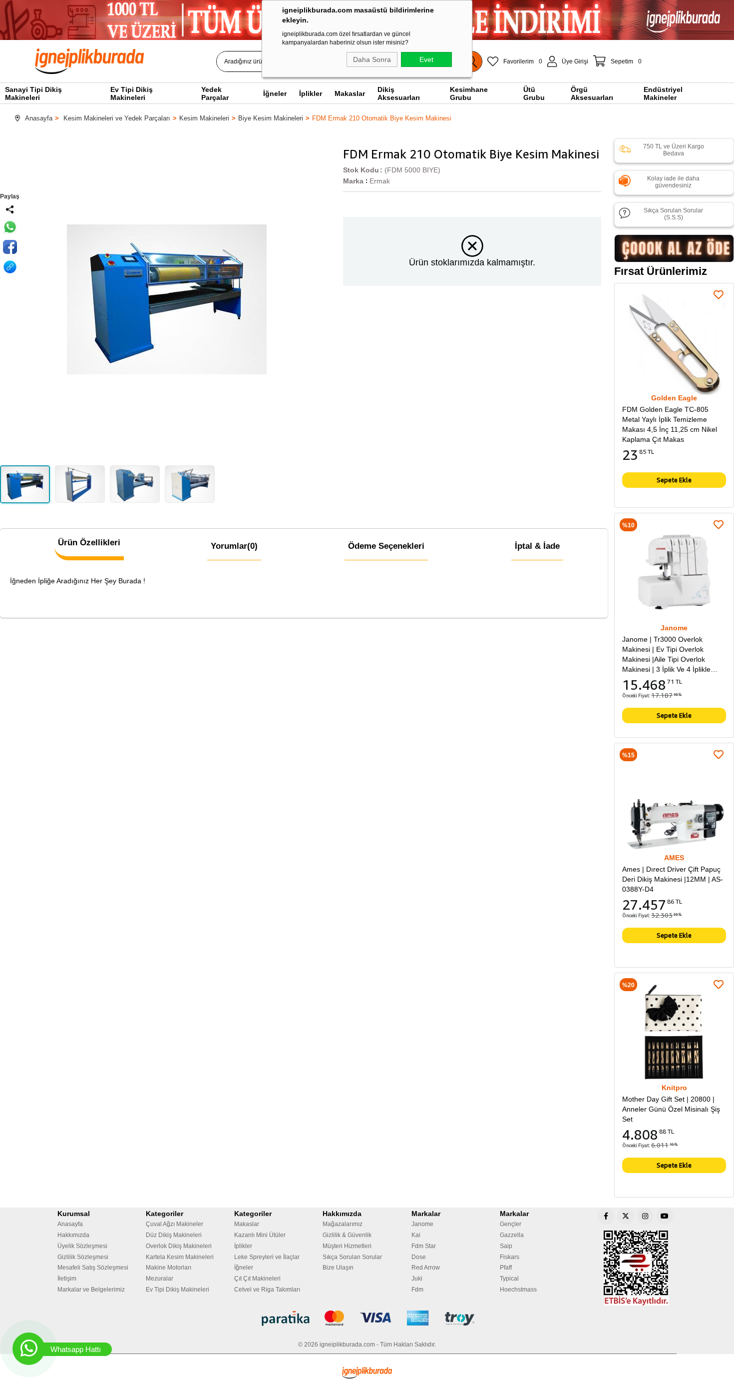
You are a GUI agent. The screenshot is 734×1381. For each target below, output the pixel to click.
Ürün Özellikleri (89, 542)
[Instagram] (645, 1216)
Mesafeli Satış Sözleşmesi (92, 1267)
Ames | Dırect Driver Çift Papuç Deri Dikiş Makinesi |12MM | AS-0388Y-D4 (672, 879)
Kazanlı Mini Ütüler (260, 1235)
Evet (426, 59)
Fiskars (509, 1257)
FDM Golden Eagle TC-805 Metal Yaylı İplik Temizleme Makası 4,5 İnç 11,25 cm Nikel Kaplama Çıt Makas (669, 424)
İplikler (243, 1246)
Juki (416, 1278)
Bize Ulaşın (338, 1267)
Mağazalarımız (343, 1224)
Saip (506, 1246)
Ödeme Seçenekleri (386, 546)
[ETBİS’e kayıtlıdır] (636, 1268)
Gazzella (512, 1235)
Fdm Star (423, 1246)
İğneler (243, 1267)
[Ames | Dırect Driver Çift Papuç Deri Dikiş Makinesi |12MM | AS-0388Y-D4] (674, 803)
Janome (422, 1224)
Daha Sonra (372, 59)
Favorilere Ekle (719, 295)
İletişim (66, 1278)
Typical (509, 1278)
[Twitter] (625, 1216)
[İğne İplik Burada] (146, 60)
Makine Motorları (168, 1267)
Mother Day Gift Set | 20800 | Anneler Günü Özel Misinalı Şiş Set (671, 1109)
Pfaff (506, 1267)
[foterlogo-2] (367, 1319)
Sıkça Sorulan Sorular (352, 1257)
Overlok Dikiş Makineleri (179, 1246)
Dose (418, 1257)
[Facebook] (606, 1216)
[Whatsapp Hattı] (28, 1349)
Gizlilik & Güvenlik (347, 1235)
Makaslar (246, 1224)
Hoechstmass (518, 1289)
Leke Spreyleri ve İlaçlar (267, 1257)
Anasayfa (70, 1224)
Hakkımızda (73, 1235)
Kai (415, 1235)
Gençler (510, 1224)
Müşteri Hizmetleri (347, 1246)
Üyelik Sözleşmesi (82, 1246)
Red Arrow (425, 1267)
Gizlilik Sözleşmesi (82, 1257)
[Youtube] (664, 1216)
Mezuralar (159, 1278)
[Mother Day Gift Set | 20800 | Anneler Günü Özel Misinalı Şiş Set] (674, 1033)
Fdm (417, 1289)
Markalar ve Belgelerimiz (91, 1289)
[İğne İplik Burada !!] (367, 1373)
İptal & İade (537, 546)
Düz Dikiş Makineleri (174, 1235)
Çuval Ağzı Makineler (174, 1224)
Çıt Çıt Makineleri (257, 1278)
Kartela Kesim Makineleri (180, 1257)
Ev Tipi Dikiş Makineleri (177, 1289)
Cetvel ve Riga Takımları (267, 1289)
